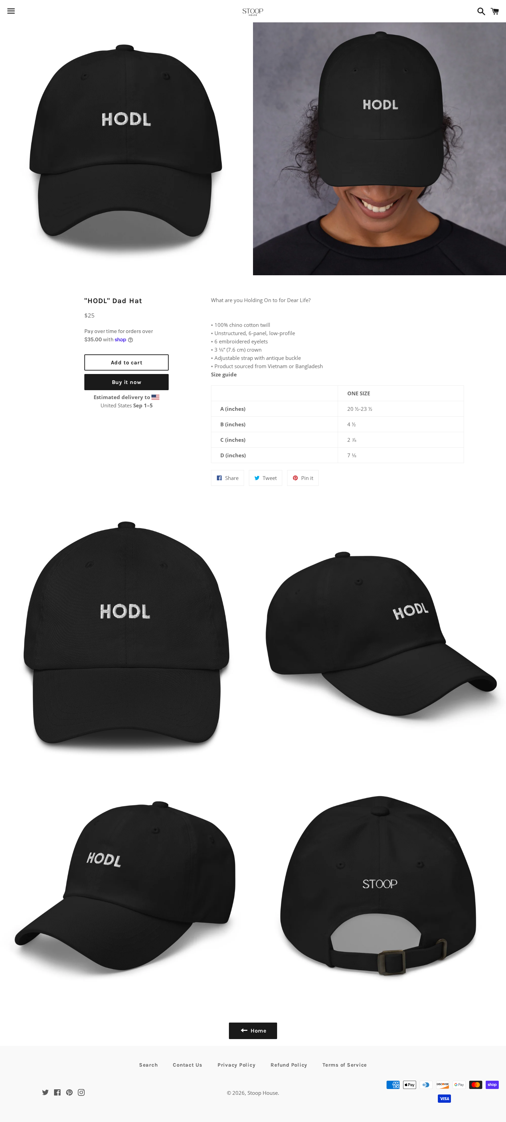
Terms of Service (345, 1065)
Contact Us (187, 1065)
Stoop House (262, 1092)
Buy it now (126, 382)
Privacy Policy (237, 1065)
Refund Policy (289, 1065)
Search (148, 1065)
